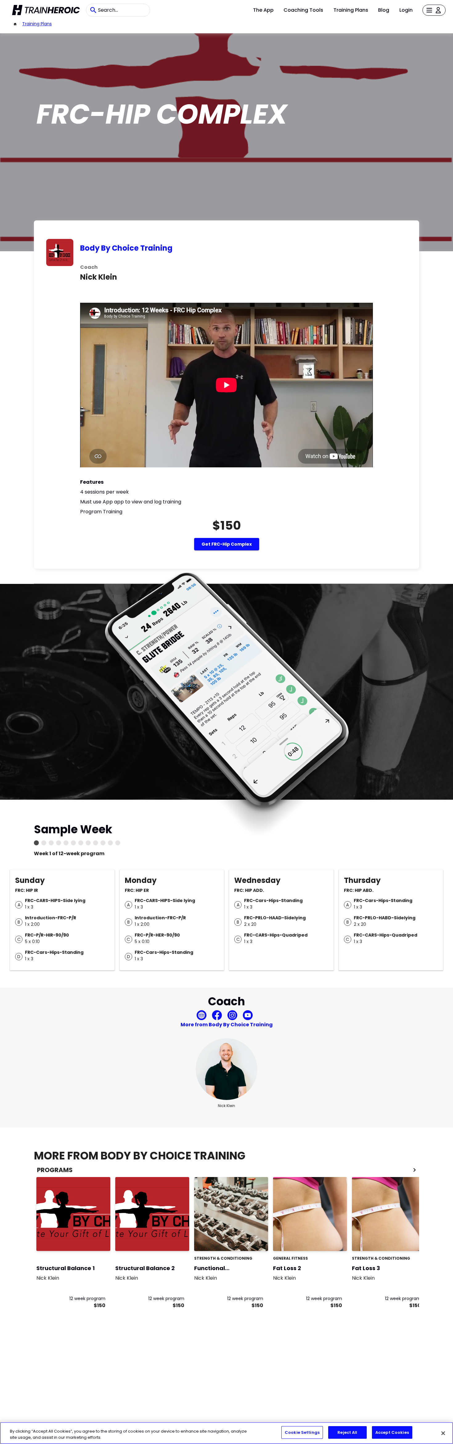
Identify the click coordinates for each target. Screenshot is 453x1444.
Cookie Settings (302, 1432)
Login (406, 10)
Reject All (347, 1432)
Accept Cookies (392, 1432)
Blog (383, 10)
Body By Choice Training (126, 248)
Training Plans (350, 10)
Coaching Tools (303, 10)
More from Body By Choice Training (227, 1024)
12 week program (87, 1298)
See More (246, 1239)
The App (263, 10)
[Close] (443, 1433)
